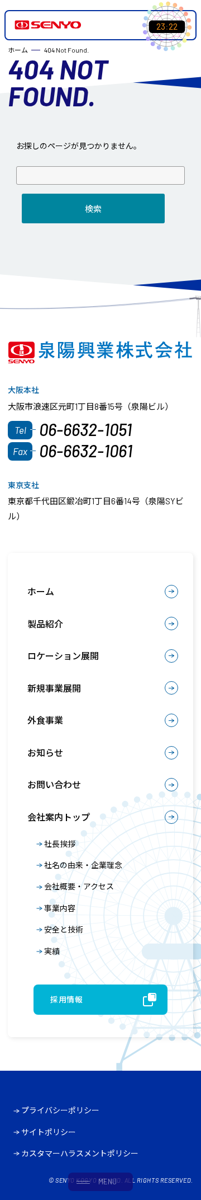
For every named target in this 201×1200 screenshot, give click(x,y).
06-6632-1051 (85, 429)
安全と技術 (63, 929)
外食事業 (45, 720)
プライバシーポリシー (60, 1110)
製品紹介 (45, 623)
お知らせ (45, 752)
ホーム (40, 591)
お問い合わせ (54, 784)
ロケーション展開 (63, 655)
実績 (52, 951)
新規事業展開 (54, 688)
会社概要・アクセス (79, 886)
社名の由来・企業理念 (83, 865)
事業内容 (59, 908)
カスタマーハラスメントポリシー (79, 1153)
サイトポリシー (48, 1132)
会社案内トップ (58, 817)
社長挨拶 (59, 844)
